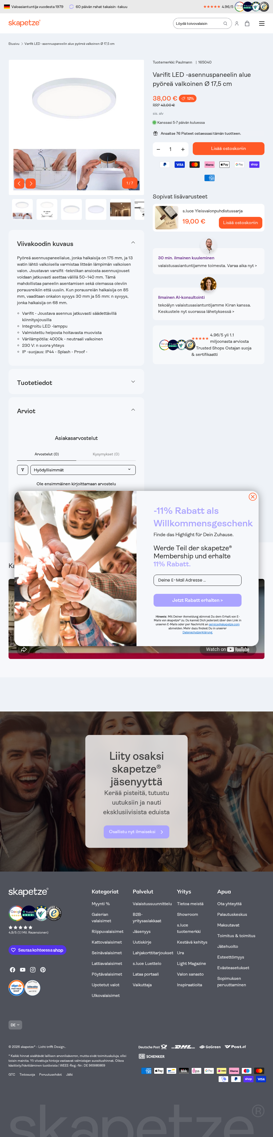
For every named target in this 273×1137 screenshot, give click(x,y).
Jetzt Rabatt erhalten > (197, 600)
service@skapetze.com (224, 624)
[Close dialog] (252, 496)
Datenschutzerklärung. (198, 632)
